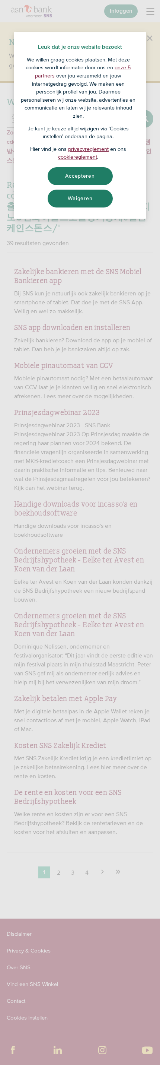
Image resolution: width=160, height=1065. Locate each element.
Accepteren (80, 176)
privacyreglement (88, 149)
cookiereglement (77, 157)
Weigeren (80, 198)
